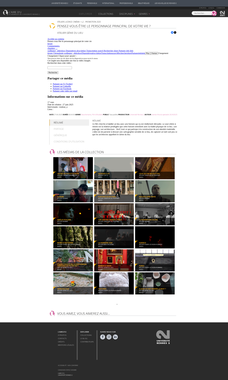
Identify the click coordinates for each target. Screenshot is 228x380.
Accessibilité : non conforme (68, 365)
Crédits (61, 342)
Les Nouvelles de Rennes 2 (166, 3)
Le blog (211, 8)
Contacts (62, 338)
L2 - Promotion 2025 (91, 22)
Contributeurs (87, 342)
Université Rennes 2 (59, 3)
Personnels (92, 3)
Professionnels (126, 3)
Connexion (220, 8)
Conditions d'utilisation (69, 141)
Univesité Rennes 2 (222, 13)
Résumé (58, 122)
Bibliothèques (143, 3)
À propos (202, 8)
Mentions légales (66, 345)
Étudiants (77, 3)
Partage (59, 128)
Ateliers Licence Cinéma (68, 22)
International (108, 3)
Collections (105, 13)
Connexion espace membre (67, 370)
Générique (60, 135)
